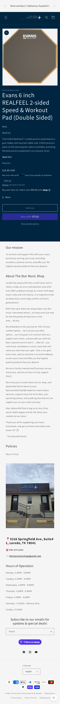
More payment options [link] (30, 223)
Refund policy (50, 693)
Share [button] (7, 197)
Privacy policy (16, 698)
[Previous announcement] (5, 6)
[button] (6, 17)
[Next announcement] (54, 6)
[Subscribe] (51, 631)
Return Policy (12, 454)
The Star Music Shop (19, 693)
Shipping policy (46, 698)
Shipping (5, 185)
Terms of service (31, 698)
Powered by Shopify (34, 693)
